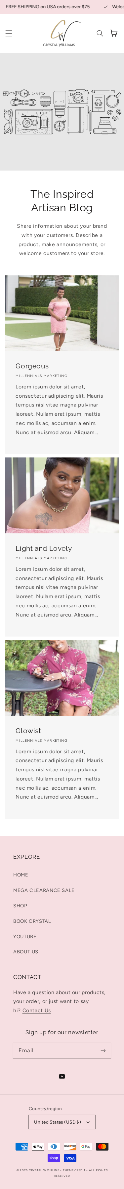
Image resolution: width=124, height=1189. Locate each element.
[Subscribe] (103, 1050)
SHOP (20, 906)
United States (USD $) (57, 1122)
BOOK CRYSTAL (32, 921)
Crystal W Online (45, 1170)
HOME (20, 875)
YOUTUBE (24, 937)
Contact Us (36, 1010)
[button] (8, 33)
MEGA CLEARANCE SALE (44, 890)
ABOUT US (25, 952)
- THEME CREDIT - (74, 1170)
